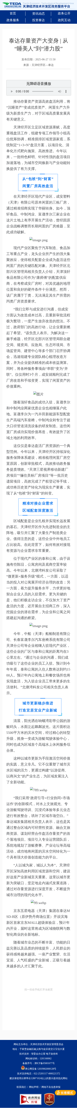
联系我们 (21, 1087)
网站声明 (33, 1087)
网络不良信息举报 (50, 1087)
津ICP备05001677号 (44, 1063)
